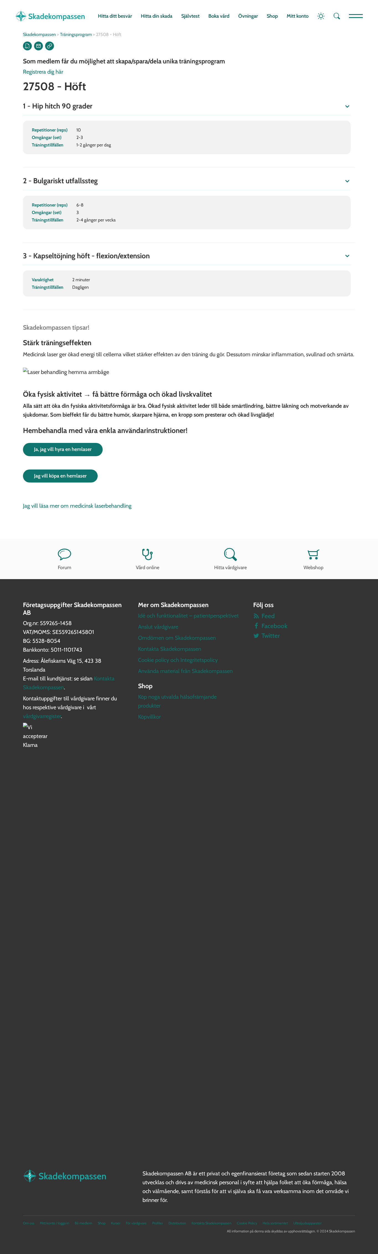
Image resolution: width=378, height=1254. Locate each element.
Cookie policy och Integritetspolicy (178, 660)
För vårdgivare (136, 1223)
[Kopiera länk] (49, 46)
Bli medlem (83, 1223)
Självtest (190, 16)
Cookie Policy (247, 1223)
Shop (272, 16)
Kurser (115, 1223)
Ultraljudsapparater (307, 1223)
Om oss (28, 1223)
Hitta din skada (156, 16)
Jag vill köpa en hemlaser (60, 476)
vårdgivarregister (42, 716)
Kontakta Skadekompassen (169, 649)
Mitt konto (298, 16)
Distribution (177, 1223)
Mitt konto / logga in (54, 1223)
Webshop (313, 567)
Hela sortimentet (275, 1223)
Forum (64, 567)
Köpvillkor (149, 716)
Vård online (147, 567)
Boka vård (218, 16)
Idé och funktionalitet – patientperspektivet (188, 615)
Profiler (157, 1223)
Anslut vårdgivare (158, 626)
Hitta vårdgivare (230, 567)
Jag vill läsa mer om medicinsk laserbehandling (77, 505)
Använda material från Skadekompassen (185, 671)
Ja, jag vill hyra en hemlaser (63, 449)
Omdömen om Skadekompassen (177, 637)
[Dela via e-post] (38, 46)
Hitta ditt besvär (115, 16)
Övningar (248, 16)
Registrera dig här (43, 71)
